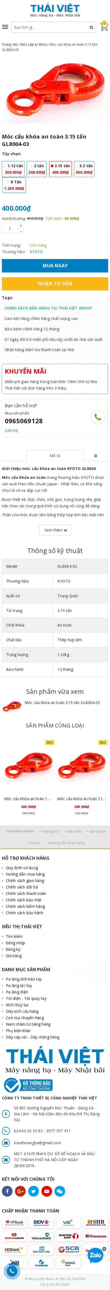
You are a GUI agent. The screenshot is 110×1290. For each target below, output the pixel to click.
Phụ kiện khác (18, 1030)
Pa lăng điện (17, 991)
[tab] (55, 455)
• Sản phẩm (96, 831)
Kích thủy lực (17, 1004)
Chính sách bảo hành (24, 912)
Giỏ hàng (14, 955)
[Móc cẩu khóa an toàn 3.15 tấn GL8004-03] (12, 707)
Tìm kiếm (14, 936)
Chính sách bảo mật (24, 899)
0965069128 (24, 420)
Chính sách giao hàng (25, 880)
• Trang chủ (49, 831)
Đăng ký (13, 949)
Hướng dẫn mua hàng (25, 874)
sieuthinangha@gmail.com (37, 1142)
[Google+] (20, 1191)
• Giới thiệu (73, 831)
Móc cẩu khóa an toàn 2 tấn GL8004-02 (81, 798)
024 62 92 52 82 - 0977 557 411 (42, 1130)
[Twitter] (33, 1191)
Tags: (7, 297)
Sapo (66, 1284)
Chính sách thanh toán (26, 893)
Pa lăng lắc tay (19, 985)
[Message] (59, 1191)
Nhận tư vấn (55, 283)
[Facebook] (7, 1191)
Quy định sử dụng (22, 867)
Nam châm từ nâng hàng (28, 1024)
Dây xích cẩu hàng (22, 1011)
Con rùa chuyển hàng (25, 1017)
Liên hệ (11, 430)
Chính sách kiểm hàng (25, 906)
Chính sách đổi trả (22, 887)
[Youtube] (46, 1191)
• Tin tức (34, 842)
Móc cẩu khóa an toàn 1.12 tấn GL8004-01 (28, 798)
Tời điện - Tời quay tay (26, 998)
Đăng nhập (15, 942)
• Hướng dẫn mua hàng (65, 842)
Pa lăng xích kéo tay (24, 979)
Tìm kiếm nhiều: (20, 831)
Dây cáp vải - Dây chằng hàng (32, 1037)
